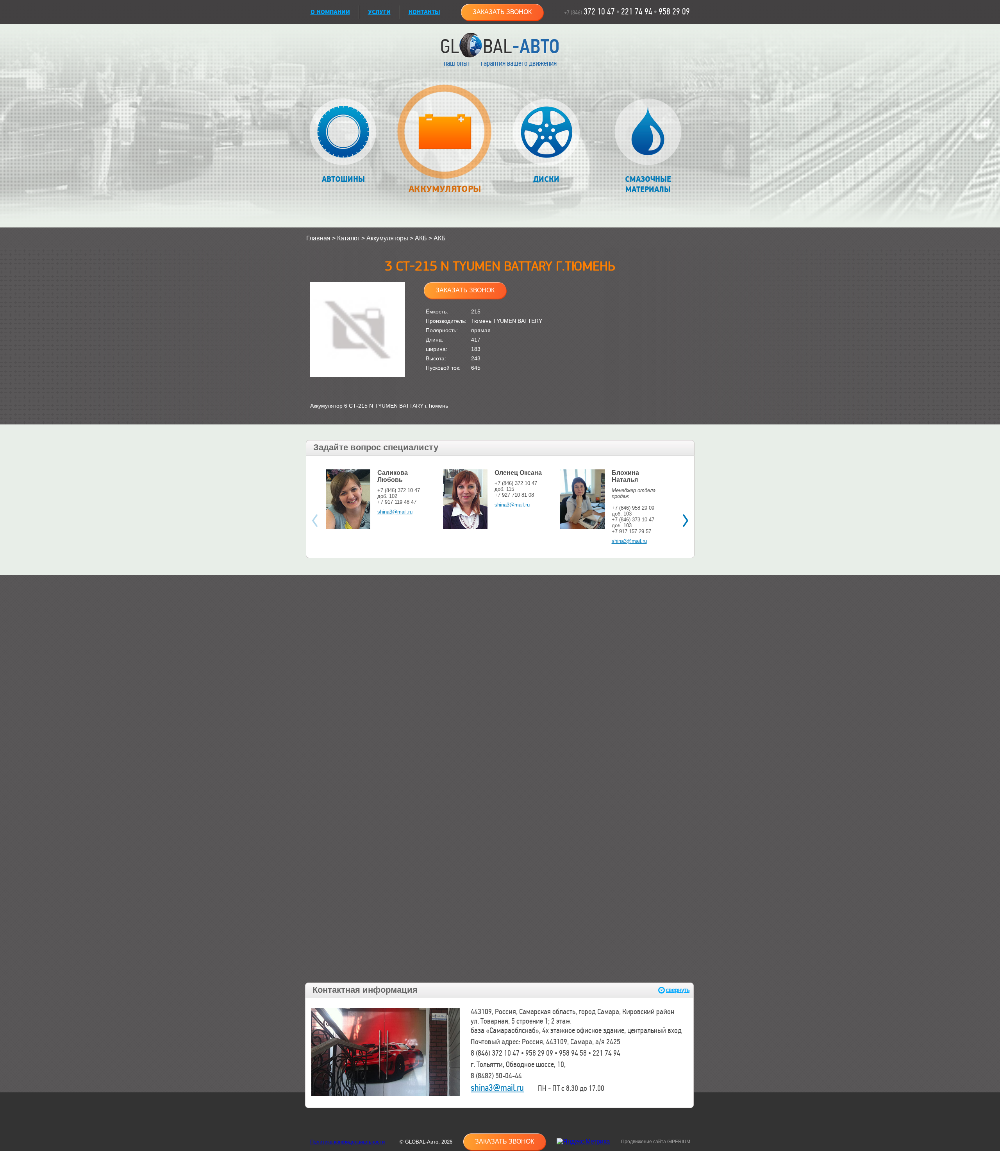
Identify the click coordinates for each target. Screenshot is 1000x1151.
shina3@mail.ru (394, 512)
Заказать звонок (502, 12)
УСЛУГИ (379, 12)
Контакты (424, 12)
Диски (546, 179)
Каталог (348, 238)
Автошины (343, 179)
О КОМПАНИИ (330, 12)
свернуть (677, 990)
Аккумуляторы (445, 189)
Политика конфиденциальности (347, 1142)
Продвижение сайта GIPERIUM (655, 1141)
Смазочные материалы (648, 184)
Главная (318, 238)
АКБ (421, 238)
